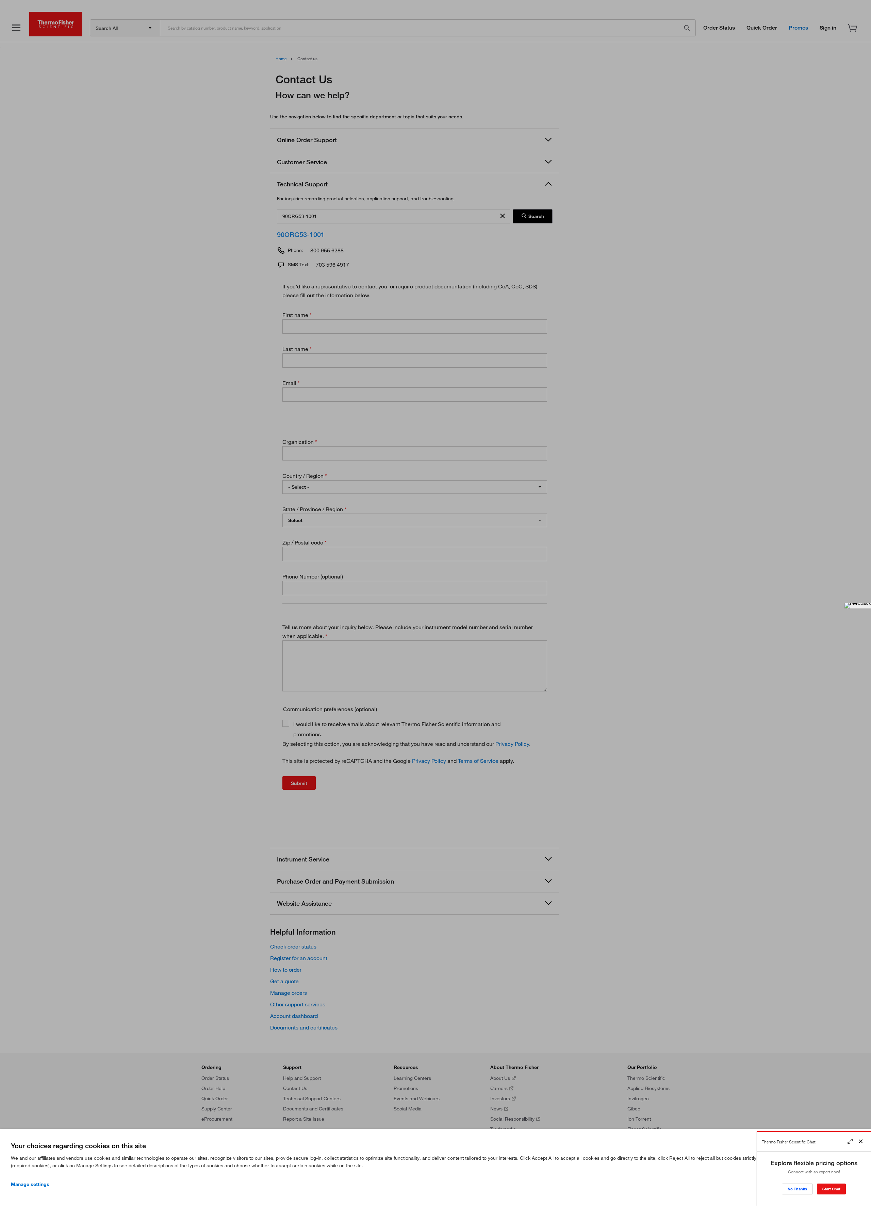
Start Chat (831, 1188)
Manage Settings (30, 1184)
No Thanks (797, 1188)
